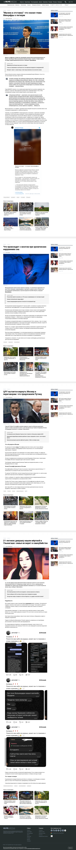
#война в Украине (45, 5)
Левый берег (27, 1)
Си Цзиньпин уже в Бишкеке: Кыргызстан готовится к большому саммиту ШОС (25, 434)
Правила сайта (41, 831)
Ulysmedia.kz (33, 60)
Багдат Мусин (6, 197)
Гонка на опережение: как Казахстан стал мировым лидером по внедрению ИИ (25, 67)
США (5, 491)
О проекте (41, 830)
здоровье (11, 342)
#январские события (36, 5)
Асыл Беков (8, 252)
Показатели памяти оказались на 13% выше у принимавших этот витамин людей (25, 297)
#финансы (17, 5)
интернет (13, 197)
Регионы (55, 1)
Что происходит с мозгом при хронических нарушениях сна (64, 14)
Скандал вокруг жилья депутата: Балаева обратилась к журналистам (66, 35)
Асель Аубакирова (9, 397)
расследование (22, 785)
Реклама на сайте (42, 833)
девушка (29, 785)
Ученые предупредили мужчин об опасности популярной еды (21, 301)
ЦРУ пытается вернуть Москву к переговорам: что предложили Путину (65, 21)
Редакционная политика (43, 836)
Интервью (60, 1)
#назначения (23, 5)
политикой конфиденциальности (33, 848)
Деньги (40, 1)
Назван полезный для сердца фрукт (15, 299)
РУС (72, 1)
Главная (4, 10)
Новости (22, 1)
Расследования (34, 1)
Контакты (41, 834)
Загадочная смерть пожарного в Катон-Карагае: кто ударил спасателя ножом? (25, 596)
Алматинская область (8, 785)
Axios (17, 447)
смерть (15, 785)
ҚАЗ (69, 1)
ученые (5, 342)
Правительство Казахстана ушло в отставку (17, 65)
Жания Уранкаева (9, 18)
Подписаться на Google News (58, 833)
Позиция (50, 1)
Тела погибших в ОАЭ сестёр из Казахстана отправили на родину (22, 594)
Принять (70, 847)
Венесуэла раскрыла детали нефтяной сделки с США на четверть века (23, 440)
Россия (9, 491)
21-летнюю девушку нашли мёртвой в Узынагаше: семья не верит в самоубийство (66, 28)
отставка (23, 197)
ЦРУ (26, 491)
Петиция (28, 197)
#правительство (10, 5)
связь (18, 197)
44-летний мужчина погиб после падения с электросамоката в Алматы (23, 591)
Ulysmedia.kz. (8, 292)
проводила (28, 603)
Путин (13, 491)
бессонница (16, 342)
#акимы (29, 5)
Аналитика (45, 1)
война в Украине (20, 491)
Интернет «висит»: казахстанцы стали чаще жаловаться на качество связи (24, 69)
